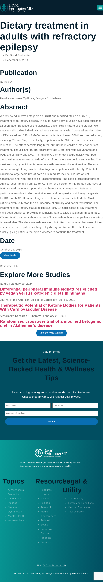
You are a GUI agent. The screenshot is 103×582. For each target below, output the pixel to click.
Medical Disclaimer (79, 507)
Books (44, 524)
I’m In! (51, 421)
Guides (45, 498)
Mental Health (16, 516)
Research (46, 507)
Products (46, 537)
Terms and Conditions (81, 503)
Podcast (45, 520)
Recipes (45, 502)
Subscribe (46, 542)
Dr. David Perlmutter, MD (54, 565)
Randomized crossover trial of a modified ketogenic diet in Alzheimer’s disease (50, 323)
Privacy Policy (76, 511)
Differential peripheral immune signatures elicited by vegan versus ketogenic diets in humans (48, 291)
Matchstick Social (80, 573)
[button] (100, 7)
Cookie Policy (75, 498)
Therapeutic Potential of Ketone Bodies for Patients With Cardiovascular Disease (50, 307)
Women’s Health (17, 520)
